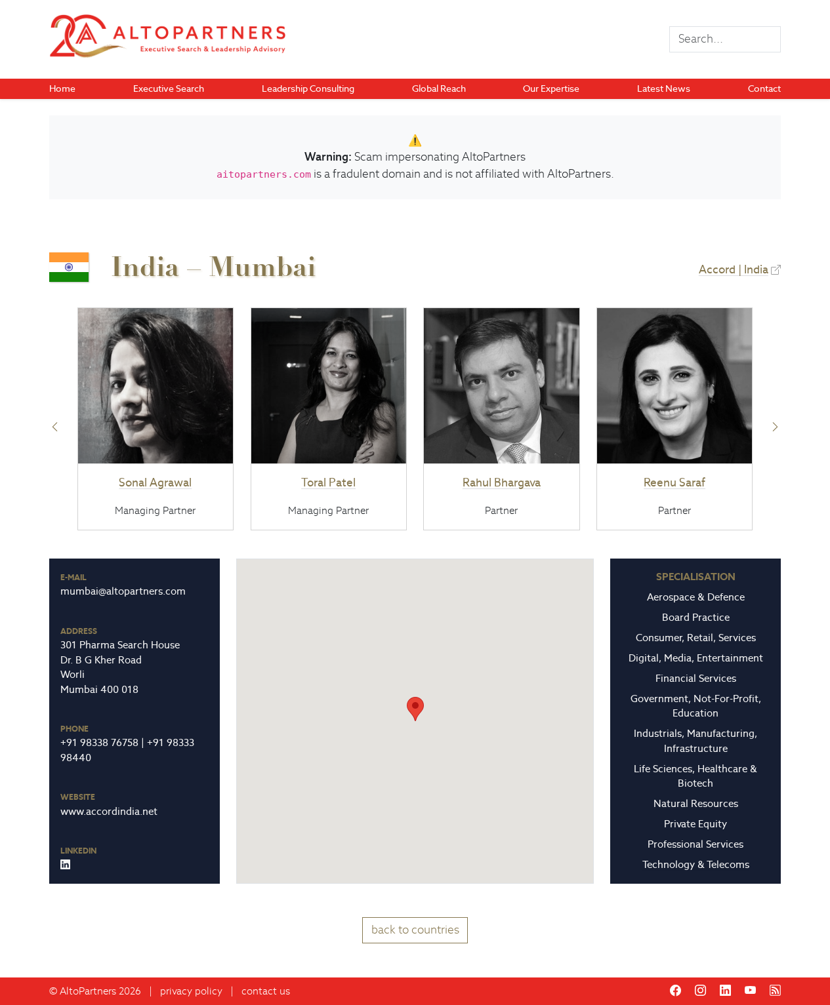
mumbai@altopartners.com (123, 591)
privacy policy (191, 991)
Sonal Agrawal (155, 482)
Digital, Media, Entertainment (696, 658)
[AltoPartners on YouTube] (750, 990)
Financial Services (695, 678)
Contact (764, 88)
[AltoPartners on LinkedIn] (725, 990)
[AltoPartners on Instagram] (700, 990)
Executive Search (168, 88)
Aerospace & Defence (696, 597)
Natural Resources (696, 803)
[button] (54, 427)
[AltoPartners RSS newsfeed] (775, 990)
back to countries (415, 929)
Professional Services (695, 844)
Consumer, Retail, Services (696, 637)
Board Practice (696, 617)
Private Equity (695, 824)
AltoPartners (88, 991)
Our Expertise (551, 88)
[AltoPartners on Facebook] (675, 990)
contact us (265, 991)
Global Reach (439, 88)
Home (62, 88)
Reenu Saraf (674, 482)
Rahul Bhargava (502, 482)
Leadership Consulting (308, 88)
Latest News (663, 88)
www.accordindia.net (108, 811)
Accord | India (733, 269)
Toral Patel (328, 482)
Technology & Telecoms (695, 864)
